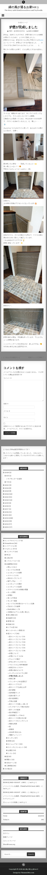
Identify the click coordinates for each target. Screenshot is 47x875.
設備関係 (9, 564)
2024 (8, 488)
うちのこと (9, 549)
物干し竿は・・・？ (15, 581)
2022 (8, 494)
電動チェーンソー (15, 735)
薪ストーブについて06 (17, 651)
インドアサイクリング (12, 540)
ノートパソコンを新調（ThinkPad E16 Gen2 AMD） (22, 786)
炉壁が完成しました (23, 27)
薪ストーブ (23, 22)
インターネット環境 (15, 630)
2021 (8, 497)
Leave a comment (33, 31)
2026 (8, 472)
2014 (9, 518)
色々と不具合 (12, 598)
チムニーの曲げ (14, 659)
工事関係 (9, 766)
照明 (9, 741)
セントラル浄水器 (14, 570)
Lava (41, 40)
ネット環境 (11, 592)
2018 (8, 506)
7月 (8, 482)
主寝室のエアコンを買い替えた (19, 612)
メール (6, 411)
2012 (8, 524)
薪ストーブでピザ (15, 684)
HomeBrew (9, 543)
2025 (8, 485)
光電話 (10, 595)
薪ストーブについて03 (17, 642)
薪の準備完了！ (14, 712)
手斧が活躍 (13, 701)
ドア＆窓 (11, 627)
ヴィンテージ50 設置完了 (18, 681)
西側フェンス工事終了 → (37, 357)
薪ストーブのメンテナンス (18, 721)
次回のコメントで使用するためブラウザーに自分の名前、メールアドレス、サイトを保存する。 (22, 427)
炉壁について (14, 653)
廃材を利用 (13, 724)
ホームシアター (13, 744)
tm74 (10, 31)
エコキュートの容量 (15, 573)
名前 (6, 404)
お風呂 (10, 750)
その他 (7, 769)
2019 (8, 503)
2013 (8, 521)
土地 (8, 558)
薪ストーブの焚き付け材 (17, 718)
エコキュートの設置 (15, 587)
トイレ (10, 753)
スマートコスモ (13, 575)
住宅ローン (10, 763)
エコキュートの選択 (15, 584)
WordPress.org (9, 844)
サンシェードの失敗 (10, 802)
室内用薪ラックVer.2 (16, 715)
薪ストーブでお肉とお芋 (17, 687)
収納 (9, 624)
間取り (8, 759)
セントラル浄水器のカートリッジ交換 (21, 604)
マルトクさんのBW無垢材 (18, 665)
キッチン (11, 738)
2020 (8, 500)
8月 (8, 476)
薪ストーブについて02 (17, 639)
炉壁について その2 (16, 656)
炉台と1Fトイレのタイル (18, 662)
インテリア (10, 552)
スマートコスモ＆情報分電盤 (18, 589)
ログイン (6, 833)
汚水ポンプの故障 (14, 606)
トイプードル (9, 546)
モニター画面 (12, 601)
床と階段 (11, 615)
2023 (8, 491)
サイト (5, 417)
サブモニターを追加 (15, 479)
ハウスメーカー (11, 561)
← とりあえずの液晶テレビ (10, 357)
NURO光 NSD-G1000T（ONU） (15, 782)
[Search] (23, 2)
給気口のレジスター (16, 667)
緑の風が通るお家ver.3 (23, 7)
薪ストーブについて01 (17, 636)
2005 (8, 527)
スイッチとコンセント (16, 747)
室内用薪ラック (14, 693)
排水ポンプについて (15, 578)
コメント (7, 378)
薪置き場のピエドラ (16, 670)
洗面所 (10, 618)
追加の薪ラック (14, 696)
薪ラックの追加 (14, 710)
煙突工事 (12, 679)
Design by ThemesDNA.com (23, 873)
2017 (8, 509)
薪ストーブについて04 (17, 645)
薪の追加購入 (14, 698)
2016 (8, 512)
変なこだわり (12, 567)
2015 (8, 515)
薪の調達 (12, 690)
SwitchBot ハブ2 (14, 609)
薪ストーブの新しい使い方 (18, 704)
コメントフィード (9, 841)
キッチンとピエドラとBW (18, 673)
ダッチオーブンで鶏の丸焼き (19, 707)
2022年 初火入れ (15, 732)
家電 (9, 621)
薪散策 (11, 729)
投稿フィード (8, 837)
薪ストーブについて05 (17, 648)
